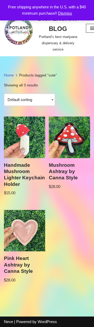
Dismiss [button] (65, 13)
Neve (8, 321)
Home (9, 75)
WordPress (47, 321)
